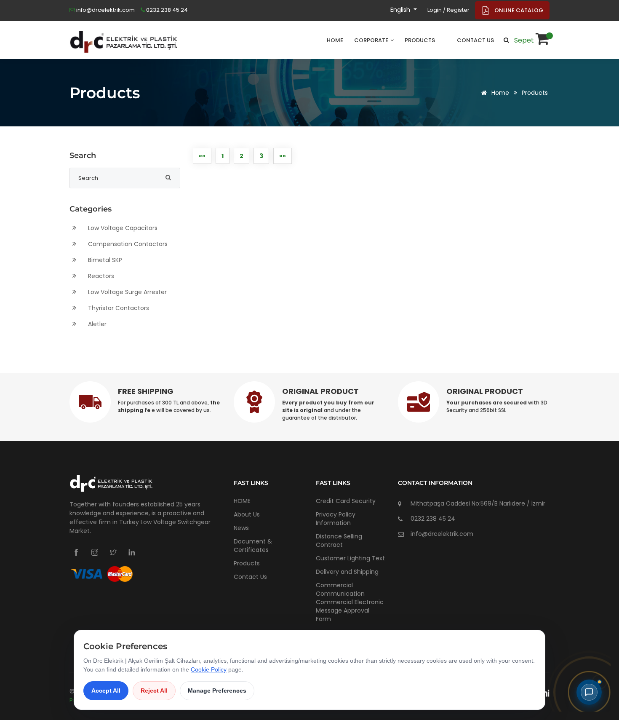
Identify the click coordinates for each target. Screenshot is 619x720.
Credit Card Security (346, 501)
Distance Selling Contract (339, 540)
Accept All (105, 690)
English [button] (401, 9)
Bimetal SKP (104, 260)
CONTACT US (475, 40)
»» (282, 156)
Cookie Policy (209, 669)
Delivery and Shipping (347, 571)
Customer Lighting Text (350, 558)
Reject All (154, 690)
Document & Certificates (253, 545)
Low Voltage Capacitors (121, 228)
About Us (247, 514)
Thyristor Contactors (117, 308)
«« (202, 156)
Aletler (96, 324)
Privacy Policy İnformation (335, 518)
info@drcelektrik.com (105, 10)
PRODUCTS (420, 40)
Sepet (525, 40)
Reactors (100, 276)
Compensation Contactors (127, 244)
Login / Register (448, 10)
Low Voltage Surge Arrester (126, 292)
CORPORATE (372, 40)
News (241, 528)
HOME (335, 40)
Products (535, 92)
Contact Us (250, 577)
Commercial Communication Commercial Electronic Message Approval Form (350, 602)
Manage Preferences (217, 690)
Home (499, 92)
